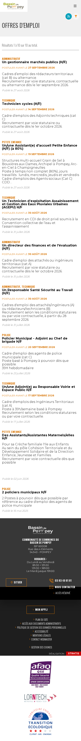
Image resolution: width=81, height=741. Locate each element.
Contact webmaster (41, 639)
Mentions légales (42, 635)
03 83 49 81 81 (63, 580)
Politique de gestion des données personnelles (41, 627)
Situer (18, 582)
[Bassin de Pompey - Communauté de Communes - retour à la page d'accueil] (14, 6)
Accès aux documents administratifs (41, 623)
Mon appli (41, 609)
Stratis (73, 653)
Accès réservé (62, 593)
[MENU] (75, 6)
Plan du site (41, 620)
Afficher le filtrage (76, 16)
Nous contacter (65, 587)
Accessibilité (41, 631)
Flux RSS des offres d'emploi (68, 16)
